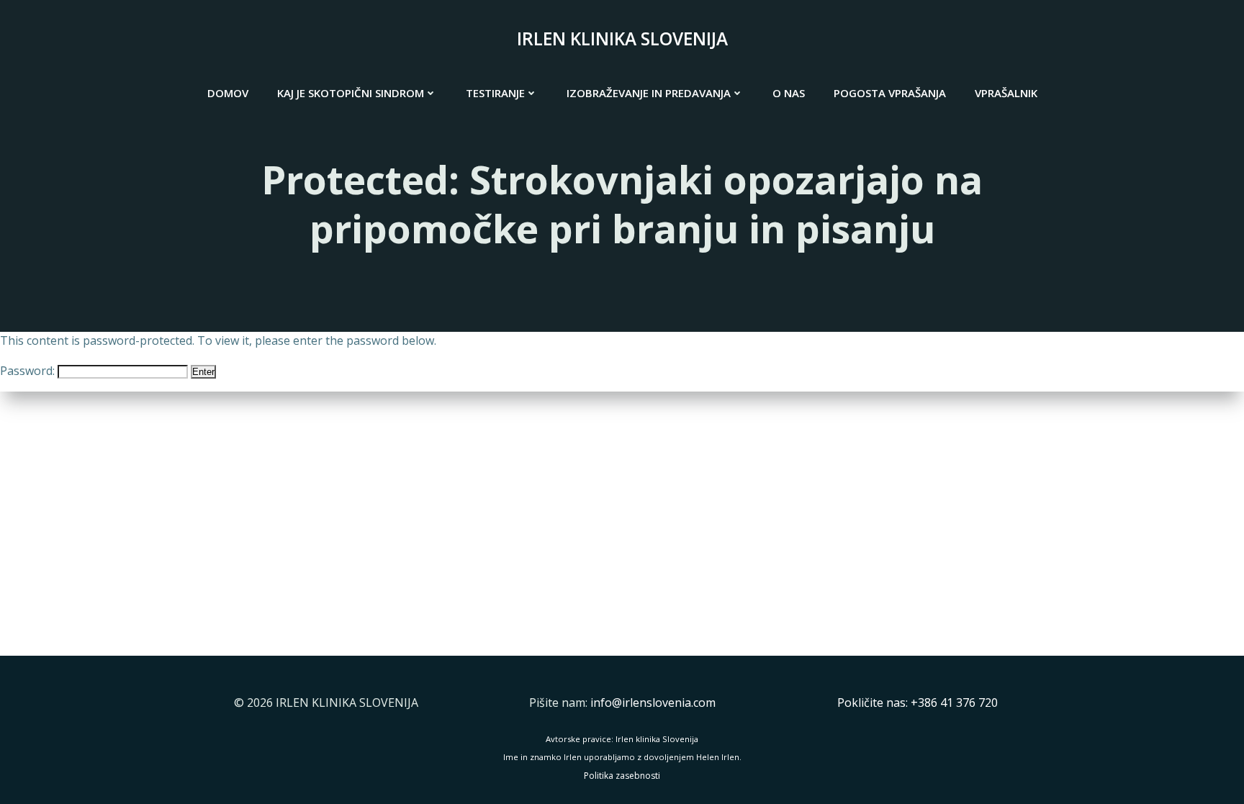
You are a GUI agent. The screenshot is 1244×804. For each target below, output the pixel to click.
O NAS (788, 93)
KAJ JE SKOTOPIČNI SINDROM (350, 93)
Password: (29, 371)
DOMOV (227, 93)
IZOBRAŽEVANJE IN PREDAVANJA (649, 93)
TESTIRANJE (495, 93)
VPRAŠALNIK (1006, 93)
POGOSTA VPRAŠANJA (890, 93)
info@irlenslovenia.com (653, 702)
